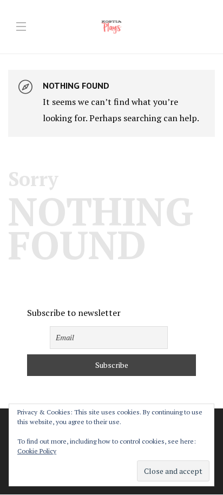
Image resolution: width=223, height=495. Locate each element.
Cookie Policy (36, 451)
